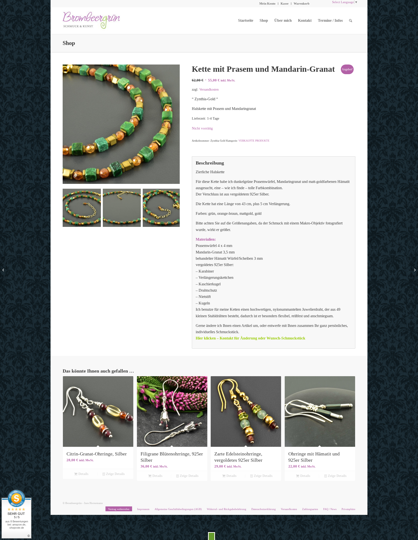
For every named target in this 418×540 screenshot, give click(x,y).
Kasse (285, 3)
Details (82, 474)
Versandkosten (209, 89)
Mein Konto (267, 3)
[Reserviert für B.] (414, 270)
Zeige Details (115, 474)
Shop (69, 43)
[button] (211, 536)
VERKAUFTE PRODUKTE (254, 140)
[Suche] (350, 20)
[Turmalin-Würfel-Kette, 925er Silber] (3, 270)
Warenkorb (301, 3)
